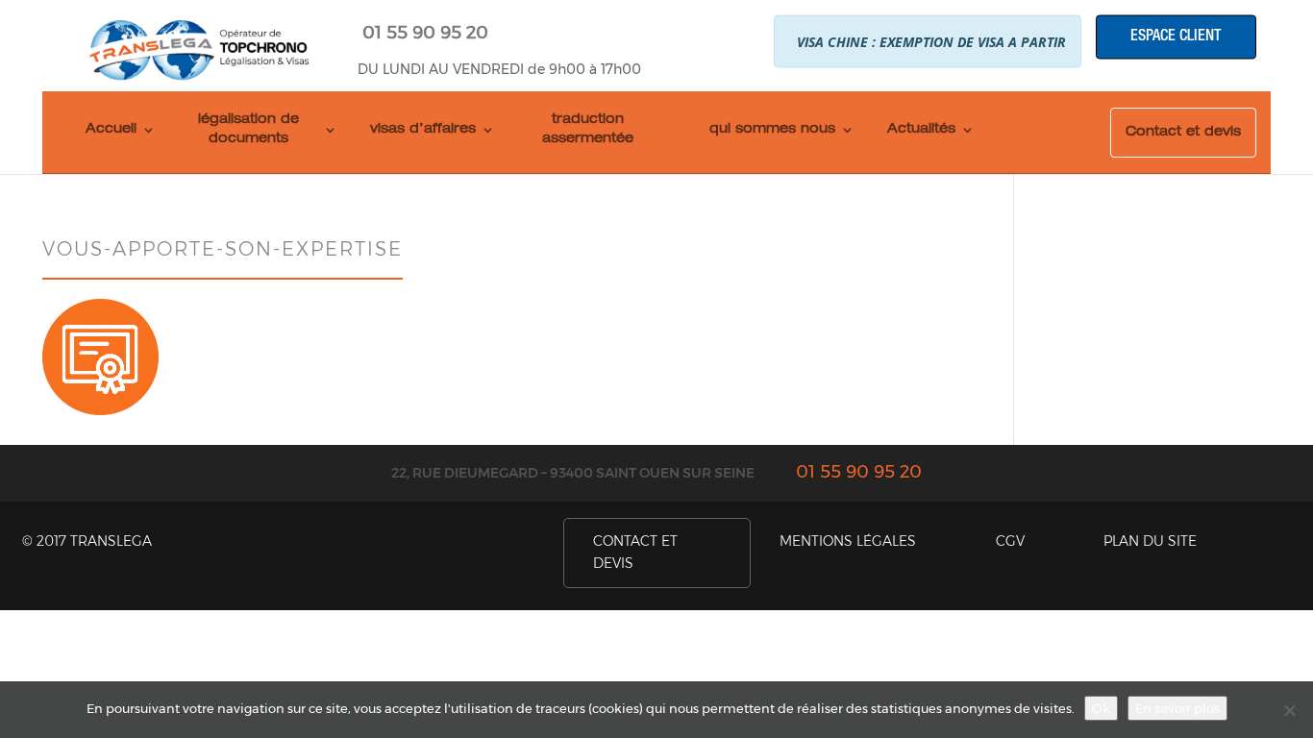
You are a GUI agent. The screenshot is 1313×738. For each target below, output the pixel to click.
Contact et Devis (635, 552)
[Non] (1289, 710)
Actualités (921, 129)
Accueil (111, 129)
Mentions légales (848, 541)
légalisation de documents (248, 129)
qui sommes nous (772, 129)
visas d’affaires (423, 129)
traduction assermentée (587, 129)
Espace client (1175, 36)
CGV (1010, 541)
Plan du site (1150, 541)
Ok (1101, 708)
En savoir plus (1177, 708)
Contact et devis (1183, 132)
